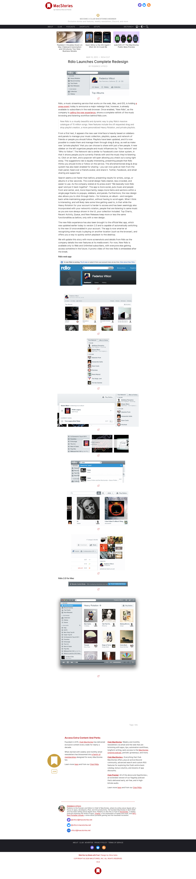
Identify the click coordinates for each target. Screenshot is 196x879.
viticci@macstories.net (81, 830)
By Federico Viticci (98, 66)
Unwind (97, 813)
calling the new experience (83, 112)
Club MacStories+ (115, 757)
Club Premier (113, 775)
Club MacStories (86, 742)
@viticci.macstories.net (81, 825)
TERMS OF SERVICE (115, 842)
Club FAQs (94, 764)
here (76, 764)
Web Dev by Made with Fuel (89, 855)
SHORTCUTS (84, 26)
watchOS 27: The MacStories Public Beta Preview (126, 46)
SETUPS (97, 26)
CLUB (60, 27)
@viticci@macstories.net (81, 820)
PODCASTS (70, 26)
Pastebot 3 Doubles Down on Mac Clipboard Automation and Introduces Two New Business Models (69, 48)
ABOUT (50, 26)
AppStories (124, 812)
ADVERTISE (89, 842)
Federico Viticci (74, 806)
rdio (136, 725)
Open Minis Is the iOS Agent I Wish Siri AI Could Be (98, 46)
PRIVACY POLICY (100, 842)
